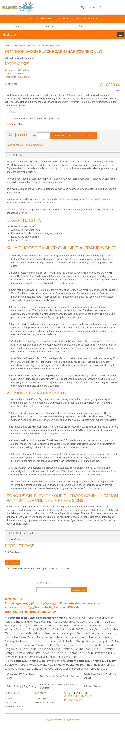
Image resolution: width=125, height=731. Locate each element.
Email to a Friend (50, 145)
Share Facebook (56, 145)
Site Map (9, 698)
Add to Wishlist (15, 144)
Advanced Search (14, 706)
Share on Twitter (63, 145)
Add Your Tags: (13, 552)
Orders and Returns (45, 702)
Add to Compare (34, 144)
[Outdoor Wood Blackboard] (11, 74)
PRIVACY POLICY (73, 699)
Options (11, 112)
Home (8, 45)
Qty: (34, 135)
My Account (41, 698)
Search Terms (12, 702)
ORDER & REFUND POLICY (78, 696)
